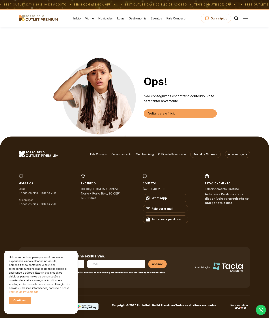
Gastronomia (137, 18)
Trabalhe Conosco (205, 154)
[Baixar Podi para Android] (87, 309)
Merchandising (145, 154)
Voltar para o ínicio (161, 113)
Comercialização (121, 154)
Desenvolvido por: (240, 305)
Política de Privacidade (172, 154)
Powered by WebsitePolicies (24, 306)
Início (77, 18)
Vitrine (89, 18)
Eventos (156, 18)
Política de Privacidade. (24, 291)
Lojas (120, 18)
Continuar (20, 300)
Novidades (105, 18)
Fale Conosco (176, 18)
